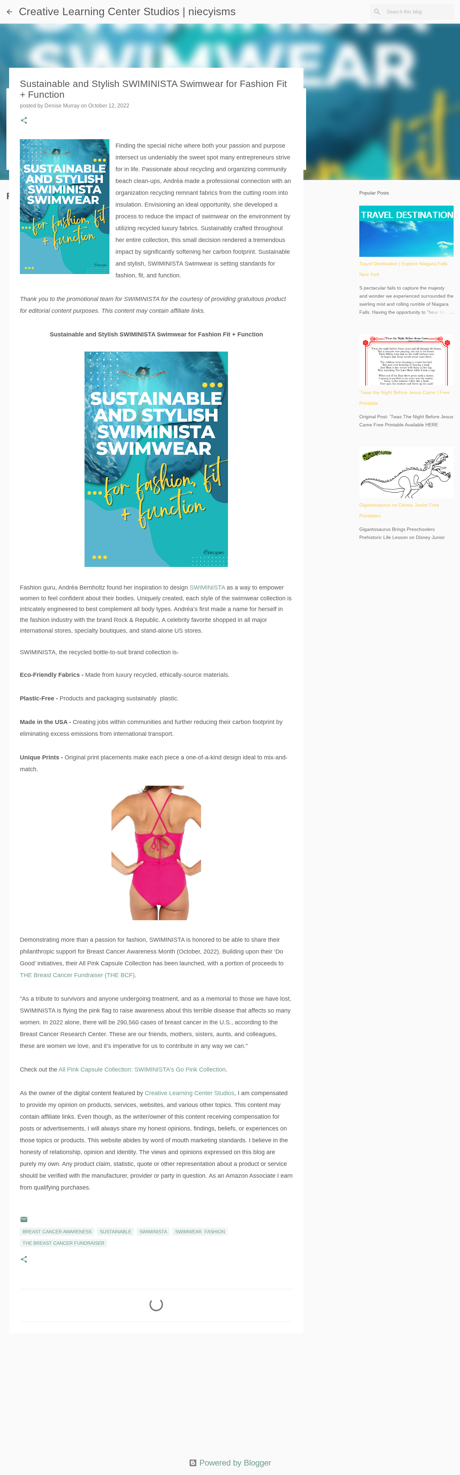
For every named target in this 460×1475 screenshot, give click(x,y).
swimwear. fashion (200, 1231)
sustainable (115, 1231)
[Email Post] (24, 1222)
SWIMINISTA (207, 587)
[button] (24, 121)
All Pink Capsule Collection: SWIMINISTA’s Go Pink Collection (142, 1069)
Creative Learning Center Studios (189, 1093)
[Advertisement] (156, 1390)
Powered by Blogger (234, 1462)
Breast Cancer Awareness (57, 1231)
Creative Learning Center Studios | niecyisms (127, 11)
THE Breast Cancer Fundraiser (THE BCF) (77, 975)
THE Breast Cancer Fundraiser (63, 1243)
